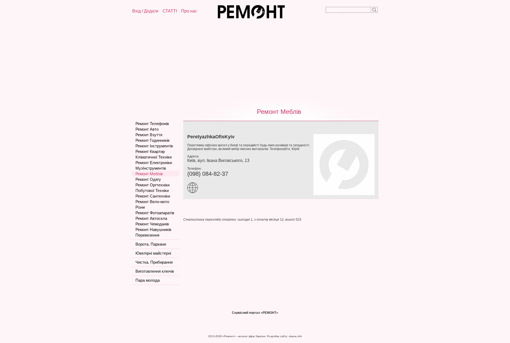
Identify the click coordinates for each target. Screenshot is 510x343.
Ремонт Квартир (150, 151)
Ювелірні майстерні (153, 253)
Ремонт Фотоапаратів (154, 213)
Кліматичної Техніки (153, 157)
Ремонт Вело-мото (152, 201)
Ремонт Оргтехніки (152, 185)
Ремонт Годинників (152, 140)
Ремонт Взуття (148, 134)
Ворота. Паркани (150, 244)
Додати (151, 11)
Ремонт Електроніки (153, 162)
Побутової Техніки (152, 190)
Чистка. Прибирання (154, 262)
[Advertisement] (255, 62)
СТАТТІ (170, 11)
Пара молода (147, 280)
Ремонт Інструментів (154, 146)
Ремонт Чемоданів (152, 224)
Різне (140, 207)
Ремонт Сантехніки (152, 196)
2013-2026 (215, 336)
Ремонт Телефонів (152, 123)
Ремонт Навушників (153, 229)
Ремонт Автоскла (151, 218)
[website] (194, 192)
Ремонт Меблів (279, 111)
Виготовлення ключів (154, 271)
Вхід (136, 11)
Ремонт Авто (147, 129)
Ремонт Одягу (148, 179)
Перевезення (147, 235)
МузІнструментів (150, 168)
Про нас (189, 11)
